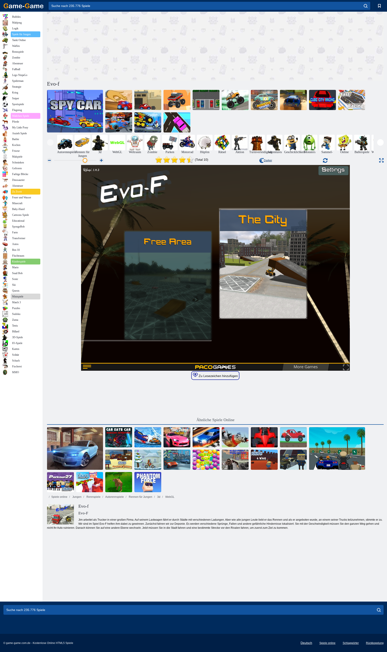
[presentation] (50, 142)
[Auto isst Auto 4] (147, 122)
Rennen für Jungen (140, 496)
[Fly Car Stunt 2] (118, 122)
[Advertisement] (131, 45)
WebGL (169, 496)
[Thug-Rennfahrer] (337, 448)
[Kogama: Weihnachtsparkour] (89, 482)
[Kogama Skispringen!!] (293, 460)
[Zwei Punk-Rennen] (176, 437)
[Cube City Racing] (322, 100)
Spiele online (59, 496)
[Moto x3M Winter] (147, 460)
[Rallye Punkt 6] (293, 100)
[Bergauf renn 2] (293, 437)
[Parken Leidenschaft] (206, 100)
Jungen (77, 496)
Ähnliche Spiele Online (215, 420)
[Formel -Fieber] (264, 437)
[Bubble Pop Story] (206, 460)
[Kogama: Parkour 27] (60, 482)
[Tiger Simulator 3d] (118, 482)
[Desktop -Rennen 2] (118, 100)
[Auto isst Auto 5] (118, 437)
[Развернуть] (381, 160)
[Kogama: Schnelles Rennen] (351, 100)
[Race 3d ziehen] (206, 437)
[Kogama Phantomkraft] (147, 482)
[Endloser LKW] (176, 100)
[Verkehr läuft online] (176, 122)
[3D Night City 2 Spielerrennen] (176, 460)
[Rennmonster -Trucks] (264, 100)
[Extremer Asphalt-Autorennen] (75, 448)
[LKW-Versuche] (235, 100)
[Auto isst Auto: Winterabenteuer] (147, 437)
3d (158, 496)
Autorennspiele (114, 496)
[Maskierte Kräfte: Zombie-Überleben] (235, 460)
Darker (268, 160)
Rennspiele (93, 496)
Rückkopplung (375, 643)
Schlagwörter (351, 643)
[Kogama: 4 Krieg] (264, 460)
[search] (365, 6)
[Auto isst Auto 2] (147, 100)
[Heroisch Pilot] (235, 437)
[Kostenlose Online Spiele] (23, 5)
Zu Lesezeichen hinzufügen (218, 376)
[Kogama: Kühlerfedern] (118, 460)
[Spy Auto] (75, 111)
